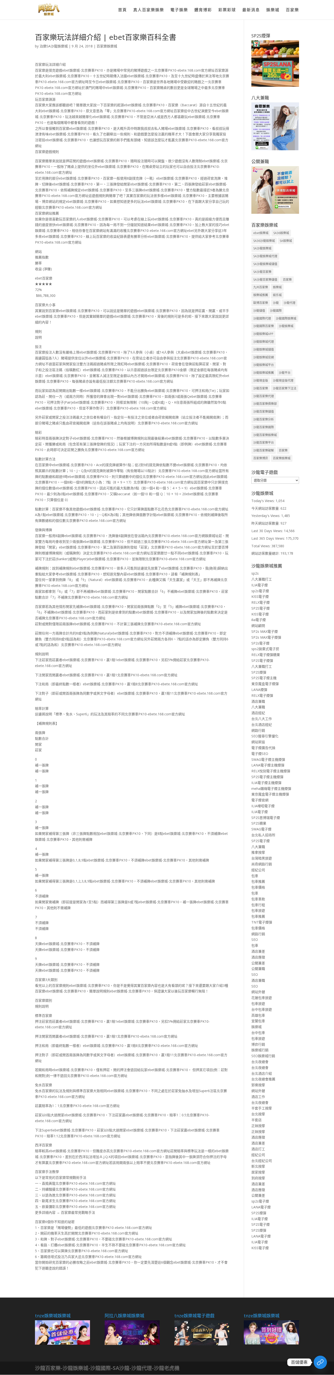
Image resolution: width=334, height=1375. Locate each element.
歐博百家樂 (260, 303)
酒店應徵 (258, 957)
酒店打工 (258, 1149)
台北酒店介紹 (261, 1073)
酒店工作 (258, 1096)
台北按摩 (258, 1114)
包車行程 (258, 904)
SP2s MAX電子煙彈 (266, 637)
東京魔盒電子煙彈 (265, 683)
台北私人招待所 (263, 835)
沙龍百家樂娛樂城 (265, 435)
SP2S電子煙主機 (264, 678)
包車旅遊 (258, 910)
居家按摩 (258, 1172)
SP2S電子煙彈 (262, 660)
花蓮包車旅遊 (261, 997)
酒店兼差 (258, 951)
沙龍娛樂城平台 (263, 365)
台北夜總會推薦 (263, 1079)
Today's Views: (263, 500)
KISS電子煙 (260, 596)
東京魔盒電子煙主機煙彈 (270, 794)
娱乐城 (277, 295)
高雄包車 (258, 1015)
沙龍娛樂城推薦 (263, 373)
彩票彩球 (227, 10)
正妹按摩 (258, 1125)
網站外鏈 (258, 991)
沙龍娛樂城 (286, 326)
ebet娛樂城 (260, 233)
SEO (254, 939)
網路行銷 (258, 730)
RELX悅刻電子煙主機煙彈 (270, 771)
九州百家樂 (260, 287)
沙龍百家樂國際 (263, 427)
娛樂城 (272, 10)
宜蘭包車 (258, 1021)
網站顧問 (258, 625)
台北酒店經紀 (261, 724)
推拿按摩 (258, 852)
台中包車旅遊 (261, 1009)
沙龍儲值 (259, 311)
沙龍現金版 (260, 380)
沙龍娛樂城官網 (263, 357)
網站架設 (258, 742)
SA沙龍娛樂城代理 (265, 256)
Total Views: (261, 546)
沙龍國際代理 (262, 318)
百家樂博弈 (260, 458)
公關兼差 (258, 963)
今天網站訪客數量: (265, 508)
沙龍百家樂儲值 (263, 411)
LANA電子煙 (261, 1207)
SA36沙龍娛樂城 (264, 241)
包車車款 (258, 899)
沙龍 (276, 303)
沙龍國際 (276, 311)
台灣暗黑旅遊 (261, 858)
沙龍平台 (284, 373)
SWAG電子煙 (261, 829)
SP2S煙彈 (258, 672)
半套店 (256, 1119)
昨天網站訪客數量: (265, 523)
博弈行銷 (258, 1044)
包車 (254, 875)
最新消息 (251, 10)
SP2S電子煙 (260, 608)
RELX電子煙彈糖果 (265, 654)
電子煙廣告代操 (263, 747)
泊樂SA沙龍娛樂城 (54, 46)
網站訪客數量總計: (265, 553)
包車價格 (258, 887)
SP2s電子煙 (260, 643)
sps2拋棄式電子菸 (265, 648)
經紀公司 (258, 870)
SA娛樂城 (286, 241)
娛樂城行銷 (259, 1050)
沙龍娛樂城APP (263, 334)
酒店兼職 (258, 701)
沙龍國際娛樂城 (286, 318)
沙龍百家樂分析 (263, 419)
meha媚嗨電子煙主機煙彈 (271, 788)
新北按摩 (258, 1166)
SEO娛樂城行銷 (263, 1055)
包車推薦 (258, 881)
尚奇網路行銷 (261, 864)
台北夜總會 (259, 1061)
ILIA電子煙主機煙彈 (266, 782)
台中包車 (258, 1032)
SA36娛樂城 (281, 233)
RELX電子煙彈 (262, 695)
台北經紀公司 (261, 1160)
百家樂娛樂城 (107, 46)
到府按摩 (258, 1178)
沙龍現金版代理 (283, 380)
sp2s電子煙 (260, 591)
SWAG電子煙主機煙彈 (268, 759)
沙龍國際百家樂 (263, 326)
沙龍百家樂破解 (263, 450)
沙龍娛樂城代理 (263, 342)
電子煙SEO (259, 753)
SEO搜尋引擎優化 (264, 736)
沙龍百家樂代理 (263, 396)
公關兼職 (258, 968)
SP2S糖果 (258, 823)
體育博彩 (203, 10)
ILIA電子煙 (259, 585)
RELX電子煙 (260, 602)
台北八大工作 (261, 718)
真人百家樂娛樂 (148, 10)
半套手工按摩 (261, 1108)
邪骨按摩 (258, 1085)
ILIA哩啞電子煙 (263, 806)
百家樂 (292, 10)
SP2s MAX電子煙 (264, 631)
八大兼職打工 (261, 579)
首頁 (122, 10)
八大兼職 (258, 707)
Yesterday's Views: (266, 515)
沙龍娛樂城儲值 (263, 349)
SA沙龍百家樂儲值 (265, 280)
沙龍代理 (289, 303)
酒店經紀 (258, 712)
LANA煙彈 (259, 689)
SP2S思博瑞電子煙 (265, 817)
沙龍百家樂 (260, 388)
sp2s (255, 573)
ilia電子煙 (258, 619)
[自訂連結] (320, 1362)
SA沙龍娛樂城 (262, 248)
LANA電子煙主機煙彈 (267, 765)
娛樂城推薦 (260, 295)
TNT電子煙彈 (261, 922)
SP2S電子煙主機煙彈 (267, 776)
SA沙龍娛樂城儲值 (265, 264)
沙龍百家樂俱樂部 (265, 404)
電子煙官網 (259, 800)
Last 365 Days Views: (268, 538)
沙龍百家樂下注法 (284, 388)
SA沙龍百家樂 (262, 272)
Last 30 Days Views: (267, 530)
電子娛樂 (179, 10)
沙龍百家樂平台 (263, 442)
